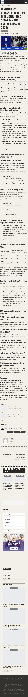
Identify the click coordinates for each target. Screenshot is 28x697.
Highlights (10, 428)
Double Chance (7, 522)
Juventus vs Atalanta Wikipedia (12, 275)
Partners (7, 528)
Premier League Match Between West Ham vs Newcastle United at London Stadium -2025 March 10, (20, 456)
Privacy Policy (10, 678)
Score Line (20, 428)
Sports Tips (7, 578)
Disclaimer (8, 679)
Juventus (15, 428)
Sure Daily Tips (7, 514)
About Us (17, 678)
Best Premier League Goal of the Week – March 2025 (7, 454)
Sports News (5, 31)
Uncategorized (7, 581)
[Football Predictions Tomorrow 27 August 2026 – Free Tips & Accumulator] (14, 657)
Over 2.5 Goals (7, 519)
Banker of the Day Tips (9, 516)
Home (4, 678)
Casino (5, 573)
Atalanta (6, 428)
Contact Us (7, 530)
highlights (23, 64)
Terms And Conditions (17, 679)
